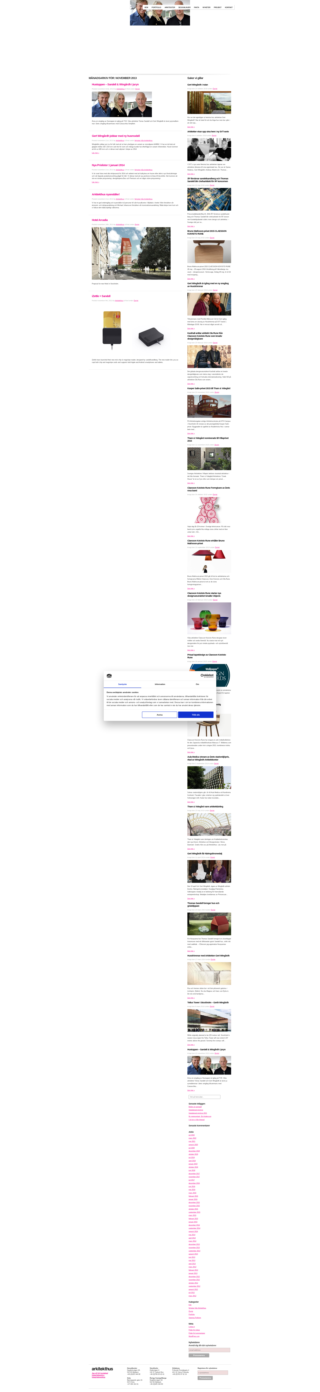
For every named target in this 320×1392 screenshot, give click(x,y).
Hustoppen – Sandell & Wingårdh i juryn (115, 84)
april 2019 (192, 1161)
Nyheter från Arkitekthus (143, 140)
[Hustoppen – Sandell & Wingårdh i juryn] (209, 1074)
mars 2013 (192, 1267)
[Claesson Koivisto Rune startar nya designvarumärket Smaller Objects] (209, 634)
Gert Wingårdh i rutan (197, 84)
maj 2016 (192, 1190)
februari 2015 (193, 1219)
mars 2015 (192, 1215)
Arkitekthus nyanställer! (106, 194)
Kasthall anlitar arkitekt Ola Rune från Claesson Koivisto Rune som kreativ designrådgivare (205, 336)
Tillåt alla (196, 715)
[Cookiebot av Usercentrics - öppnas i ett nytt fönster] (203, 676)
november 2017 (194, 1177)
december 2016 (194, 1183)
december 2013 (194, 1244)
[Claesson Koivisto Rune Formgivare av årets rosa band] (209, 522)
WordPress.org (194, 1336)
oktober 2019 (193, 1154)
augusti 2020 (193, 1145)
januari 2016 (193, 1199)
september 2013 (194, 1251)
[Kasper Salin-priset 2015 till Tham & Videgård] (209, 417)
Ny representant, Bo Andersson (200, 1116)
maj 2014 (192, 1235)
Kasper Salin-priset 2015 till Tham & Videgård (208, 388)
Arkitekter (170, 7)
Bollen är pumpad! (195, 1107)
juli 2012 (192, 1293)
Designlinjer (184, 7)
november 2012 (194, 1280)
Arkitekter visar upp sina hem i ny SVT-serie (208, 131)
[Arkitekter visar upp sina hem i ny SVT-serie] (209, 160)
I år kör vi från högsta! (197, 1120)
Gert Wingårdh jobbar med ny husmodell (116, 135)
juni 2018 (192, 1170)
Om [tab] (197, 684)
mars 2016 (192, 1193)
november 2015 (194, 1206)
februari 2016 (193, 1196)
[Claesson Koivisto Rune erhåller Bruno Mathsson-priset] (209, 572)
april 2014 (192, 1238)
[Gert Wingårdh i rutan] (209, 113)
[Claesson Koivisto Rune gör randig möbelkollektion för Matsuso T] (209, 736)
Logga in (192, 1327)
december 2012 (194, 1277)
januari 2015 (193, 1222)
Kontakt (229, 7)
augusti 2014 (193, 1231)
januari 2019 (193, 1164)
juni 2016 (192, 1186)
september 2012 (194, 1286)
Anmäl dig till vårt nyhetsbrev (202, 1345)
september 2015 (194, 1212)
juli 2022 (192, 1135)
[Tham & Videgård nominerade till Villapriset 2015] (209, 469)
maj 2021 (192, 1141)
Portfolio (156, 7)
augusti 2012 (193, 1289)
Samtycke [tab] (122, 684)
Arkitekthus (114, 6)
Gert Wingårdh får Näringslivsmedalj (204, 853)
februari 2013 (193, 1270)
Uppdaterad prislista (196, 1110)
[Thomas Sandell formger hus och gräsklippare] (209, 935)
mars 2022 (192, 1138)
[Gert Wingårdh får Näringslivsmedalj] (209, 882)
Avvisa (159, 715)
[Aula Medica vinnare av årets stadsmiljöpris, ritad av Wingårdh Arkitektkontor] (209, 788)
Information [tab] (160, 684)
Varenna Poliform (195, 1318)
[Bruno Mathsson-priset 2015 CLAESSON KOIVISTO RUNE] (209, 262)
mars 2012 (192, 1296)
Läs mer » (95, 153)
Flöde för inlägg (194, 1330)
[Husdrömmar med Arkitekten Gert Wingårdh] (209, 984)
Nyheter (206, 7)
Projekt (218, 7)
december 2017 (194, 1174)
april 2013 (192, 1264)
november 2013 (194, 1248)
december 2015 (194, 1202)
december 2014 (194, 1225)
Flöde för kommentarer (197, 1333)
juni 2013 (192, 1257)
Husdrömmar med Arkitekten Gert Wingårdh (208, 955)
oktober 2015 (193, 1209)
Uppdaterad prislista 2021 (198, 1113)
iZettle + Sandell (101, 296)
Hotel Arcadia (100, 220)
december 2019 (194, 1151)
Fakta (196, 7)
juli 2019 (192, 1157)
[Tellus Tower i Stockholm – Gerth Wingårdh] (209, 1031)
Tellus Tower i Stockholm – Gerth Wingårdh (208, 1002)
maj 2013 (192, 1260)
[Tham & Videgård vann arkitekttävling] (209, 835)
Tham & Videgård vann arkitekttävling (205, 806)
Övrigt (137, 89)
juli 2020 (192, 1148)
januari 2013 (193, 1273)
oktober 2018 (193, 1167)
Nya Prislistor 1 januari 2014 (108, 165)
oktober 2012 (193, 1283)
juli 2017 (192, 1180)
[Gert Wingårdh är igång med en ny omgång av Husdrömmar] (209, 315)
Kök (190, 1305)
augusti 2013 (193, 1254)
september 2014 (194, 1228)
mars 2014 (192, 1241)
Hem (146, 7)
